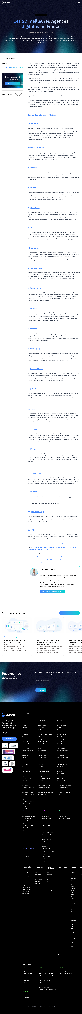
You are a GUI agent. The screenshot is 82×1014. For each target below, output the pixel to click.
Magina (34, 329)
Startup (72, 911)
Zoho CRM (44, 844)
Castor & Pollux (37, 288)
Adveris (34, 168)
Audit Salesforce (46, 837)
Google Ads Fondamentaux (28, 971)
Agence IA (24, 776)
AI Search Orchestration (64, 813)
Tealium (40, 748)
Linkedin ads (25, 746)
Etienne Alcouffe (33, 32)
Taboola (24, 752)
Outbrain (24, 773)
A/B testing (40, 752)
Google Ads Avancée (27, 973)
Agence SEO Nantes (62, 764)
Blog (59, 870)
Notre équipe (38, 874)
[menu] (79, 2)
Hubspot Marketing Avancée (46, 973)
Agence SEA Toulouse (27, 792)
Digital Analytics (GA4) (65, 971)
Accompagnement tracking (44, 789)
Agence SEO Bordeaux (62, 750)
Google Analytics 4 (42, 725)
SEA (23, 720)
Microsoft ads (25, 764)
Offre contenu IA (61, 780)
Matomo (40, 746)
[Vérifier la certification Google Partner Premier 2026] (5, 745)
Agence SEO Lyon (61, 748)
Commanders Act (42, 762)
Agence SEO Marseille (62, 752)
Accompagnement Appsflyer (45, 785)
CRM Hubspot (45, 816)
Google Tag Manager (42, 729)
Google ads (25, 734)
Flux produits (25, 975)
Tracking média (41, 773)
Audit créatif (25, 854)
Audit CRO (40, 766)
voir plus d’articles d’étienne (51, 591)
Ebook (59, 873)
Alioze (34, 530)
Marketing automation (44, 987)
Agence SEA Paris (26, 778)
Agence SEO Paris (61, 746)
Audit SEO (59, 727)
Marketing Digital (26, 722)
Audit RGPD (40, 764)
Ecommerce (49, 874)
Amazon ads (25, 755)
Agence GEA (25, 799)
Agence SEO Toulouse (62, 762)
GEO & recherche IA (73, 878)
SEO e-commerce (61, 734)
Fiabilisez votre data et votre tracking (26, 883)
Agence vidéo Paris (27, 818)
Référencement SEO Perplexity (64, 785)
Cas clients (62, 955)
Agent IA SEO (60, 789)
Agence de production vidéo (29, 825)
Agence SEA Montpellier (28, 787)
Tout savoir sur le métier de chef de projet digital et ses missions (48, 562)
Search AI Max (62, 816)
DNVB (72, 949)
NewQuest (35, 208)
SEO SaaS (59, 736)
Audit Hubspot (45, 827)
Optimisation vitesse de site (64, 722)
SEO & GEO (25, 991)
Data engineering (42, 794)
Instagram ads (25, 743)
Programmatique (26, 771)
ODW (34, 449)
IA (59, 810)
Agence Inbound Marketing (49, 854)
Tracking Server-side (43, 732)
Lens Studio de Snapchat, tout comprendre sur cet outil (46, 556)
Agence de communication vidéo (30, 830)
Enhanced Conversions (43, 759)
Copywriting (60, 729)
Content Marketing (61, 743)
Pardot (43, 841)
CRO (39, 736)
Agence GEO (60, 778)
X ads (23, 766)
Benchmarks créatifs (27, 858)
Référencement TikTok (62, 787)
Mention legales (38, 879)
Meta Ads (73, 918)
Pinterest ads (25, 748)
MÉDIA (24, 717)
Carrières (37, 877)
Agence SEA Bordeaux (27, 780)
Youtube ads (25, 736)
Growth (24, 725)
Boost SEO (59, 771)
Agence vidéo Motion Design (29, 823)
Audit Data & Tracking (43, 722)
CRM (43, 810)
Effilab (34, 429)
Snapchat (24, 762)
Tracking (40, 739)
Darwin (34, 228)
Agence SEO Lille (61, 755)
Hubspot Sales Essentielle (45, 978)
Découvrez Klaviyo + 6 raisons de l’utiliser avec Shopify (45, 559)
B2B (47, 879)
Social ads (24, 732)
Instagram (73, 934)
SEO (58, 717)
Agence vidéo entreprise (28, 813)
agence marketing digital (57, 543)
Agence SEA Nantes (27, 789)
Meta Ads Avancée (26, 978)
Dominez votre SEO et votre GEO (26, 878)
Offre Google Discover (62, 766)
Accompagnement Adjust (44, 787)
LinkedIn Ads (25, 980)
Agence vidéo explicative (28, 827)
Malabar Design (38, 512)
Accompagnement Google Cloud (45, 792)
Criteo (23, 769)
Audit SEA (24, 757)
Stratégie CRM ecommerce (48, 813)
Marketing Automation (47, 818)
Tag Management (42, 750)
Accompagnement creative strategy (31, 851)
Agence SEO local (61, 776)
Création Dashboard (43, 757)
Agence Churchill (37, 147)
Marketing (47, 848)
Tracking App (41, 780)
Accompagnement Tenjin (44, 783)
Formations (26, 964)
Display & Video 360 (27, 806)
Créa (72, 907)
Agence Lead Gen (26, 803)
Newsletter (60, 875)
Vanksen (35, 308)
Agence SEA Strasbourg (28, 794)
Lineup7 (35, 491)
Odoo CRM (44, 846)
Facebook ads (25, 729)
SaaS (48, 872)
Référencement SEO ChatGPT (64, 783)
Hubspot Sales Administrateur (46, 982)
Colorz (33, 188)
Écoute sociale (26, 856)
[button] (14, 67)
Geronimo (35, 248)
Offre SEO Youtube (61, 769)
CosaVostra (33, 124)
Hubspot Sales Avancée (45, 980)
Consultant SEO (61, 794)
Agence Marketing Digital (49, 851)
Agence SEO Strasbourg (63, 759)
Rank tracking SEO (61, 739)
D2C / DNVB (49, 883)
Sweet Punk (37, 473)
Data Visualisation (42, 755)
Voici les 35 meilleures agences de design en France (50, 547)
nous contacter (13, 83)
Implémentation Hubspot (48, 832)
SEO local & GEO (26, 997)
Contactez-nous (9, 738)
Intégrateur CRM (46, 825)
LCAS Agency (35, 349)
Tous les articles (10, 58)
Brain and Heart (36, 369)
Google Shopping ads (27, 750)
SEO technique (60, 741)
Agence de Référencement (63, 792)
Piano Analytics (41, 743)
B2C (47, 881)
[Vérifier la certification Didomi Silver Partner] (12, 763)
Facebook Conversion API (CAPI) (45, 734)
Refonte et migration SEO (63, 732)
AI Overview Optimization (65, 818)
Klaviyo (41, 985)
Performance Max (26, 739)
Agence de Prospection (28, 801)
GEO (23, 995)
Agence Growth (47, 856)
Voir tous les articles (69, 613)
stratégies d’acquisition (39, 83)
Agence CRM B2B (46, 823)
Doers (34, 409)
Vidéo (24, 810)
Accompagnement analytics (44, 778)
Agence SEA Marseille (27, 783)
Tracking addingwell (42, 776)
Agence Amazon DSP (27, 808)
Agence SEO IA (60, 773)
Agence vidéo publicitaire (28, 816)
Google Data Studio (42, 720)
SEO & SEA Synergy (61, 725)
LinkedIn (73, 900)
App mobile (25, 741)
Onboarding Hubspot (47, 830)
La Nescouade (36, 268)
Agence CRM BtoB (46, 820)
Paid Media (73, 920)
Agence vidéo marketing (28, 820)
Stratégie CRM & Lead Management (47, 989)
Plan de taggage (41, 727)
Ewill (34, 389)
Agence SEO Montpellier (63, 757)
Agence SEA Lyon (26, 796)
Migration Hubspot (46, 834)
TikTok (23, 759)
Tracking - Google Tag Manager (67, 973)
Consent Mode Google (43, 771)
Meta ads (24, 727)
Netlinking (59, 720)
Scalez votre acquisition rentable (25, 872)
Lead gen (49, 876)
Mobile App (49, 890)
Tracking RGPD (41, 769)
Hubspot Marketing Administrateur (47, 975)
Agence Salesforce (46, 839)
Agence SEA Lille (26, 785)
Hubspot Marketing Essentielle (46, 971)
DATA (39, 717)
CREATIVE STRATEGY (28, 848)
